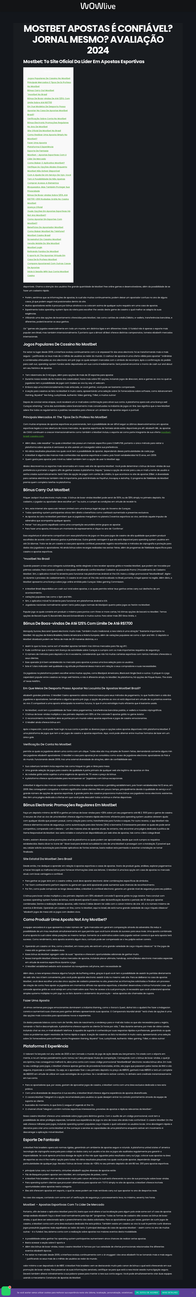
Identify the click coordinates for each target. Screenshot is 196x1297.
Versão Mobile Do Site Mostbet (43, 243)
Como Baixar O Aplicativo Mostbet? (46, 162)
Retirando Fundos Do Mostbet (43, 251)
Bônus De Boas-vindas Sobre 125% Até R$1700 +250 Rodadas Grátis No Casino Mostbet (48, 199)
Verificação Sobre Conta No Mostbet (46, 118)
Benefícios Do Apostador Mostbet (45, 227)
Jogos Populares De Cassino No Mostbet (48, 78)
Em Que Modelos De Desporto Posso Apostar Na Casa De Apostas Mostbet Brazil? (47, 110)
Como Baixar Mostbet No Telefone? (46, 231)
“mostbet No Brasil (37, 94)
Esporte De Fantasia (37, 150)
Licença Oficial (35, 207)
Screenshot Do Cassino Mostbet (44, 239)
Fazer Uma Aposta (37, 142)
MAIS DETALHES (169, 1292)
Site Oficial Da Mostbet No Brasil (44, 130)
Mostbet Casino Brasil (38, 235)
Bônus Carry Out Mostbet (40, 90)
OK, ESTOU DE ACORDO (147, 1292)
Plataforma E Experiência (40, 146)
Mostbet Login (34, 247)
